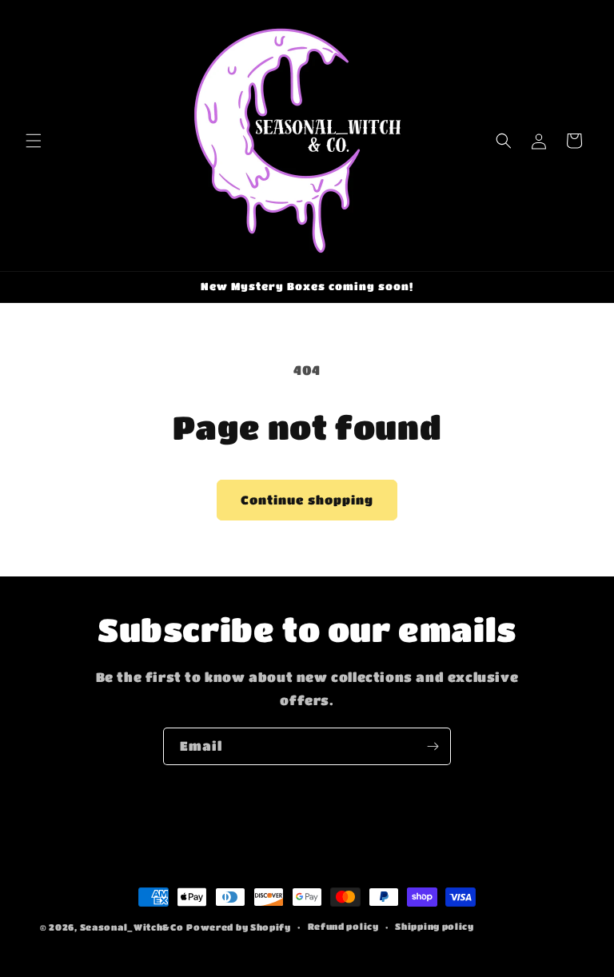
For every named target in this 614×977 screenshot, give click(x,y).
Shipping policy (434, 926)
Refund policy (343, 926)
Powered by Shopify (238, 927)
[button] (33, 140)
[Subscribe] (432, 746)
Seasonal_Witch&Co (132, 927)
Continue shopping (307, 499)
